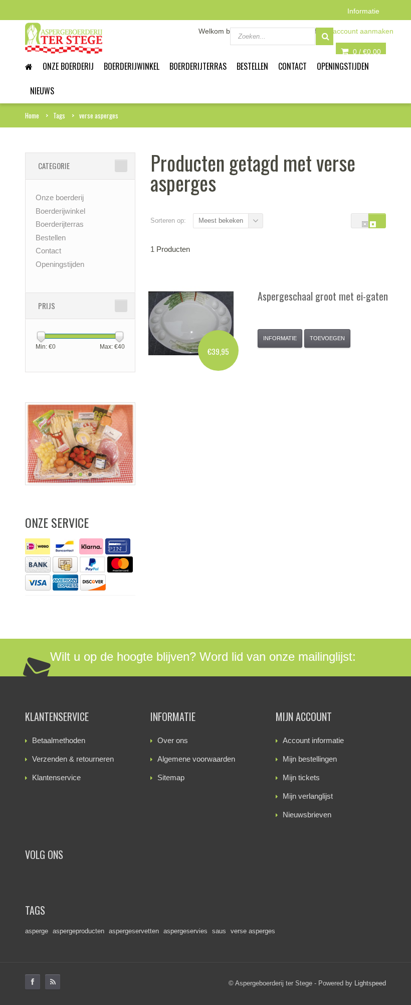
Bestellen (252, 66)
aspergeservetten (134, 931)
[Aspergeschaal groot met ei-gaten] (191, 323)
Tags (59, 115)
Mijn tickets (301, 777)
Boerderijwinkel (131, 66)
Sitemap (170, 777)
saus (219, 931)
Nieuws (42, 91)
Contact (292, 66)
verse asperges (98, 115)
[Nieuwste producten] (52, 981)
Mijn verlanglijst (308, 796)
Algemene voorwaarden (196, 759)
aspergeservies (185, 931)
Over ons (172, 740)
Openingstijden (343, 66)
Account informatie (313, 740)
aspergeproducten (78, 931)
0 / (366, 52)
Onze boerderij (68, 66)
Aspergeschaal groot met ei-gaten (323, 296)
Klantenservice (56, 777)
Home (32, 115)
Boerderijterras (198, 66)
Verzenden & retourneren (73, 759)
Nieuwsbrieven (307, 814)
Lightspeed (370, 983)
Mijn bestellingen (310, 759)
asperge (36, 931)
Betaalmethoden (58, 740)
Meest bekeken (220, 220)
